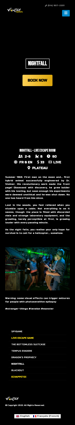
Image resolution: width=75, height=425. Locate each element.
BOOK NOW (37, 80)
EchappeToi (18, 377)
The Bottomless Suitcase (28, 344)
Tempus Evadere (21, 351)
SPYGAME (16, 331)
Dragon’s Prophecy (23, 357)
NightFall (17, 364)
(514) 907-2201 (56, 5)
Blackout (17, 370)
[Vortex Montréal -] (14, 10)
